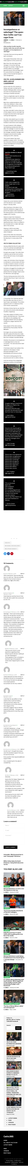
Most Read (12, 1124)
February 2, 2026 (18, 173)
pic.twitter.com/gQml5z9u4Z (12, 441)
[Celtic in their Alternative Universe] (14, 1036)
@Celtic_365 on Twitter (13, 1019)
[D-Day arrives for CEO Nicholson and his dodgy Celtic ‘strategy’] (14, 1101)
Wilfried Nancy (11, 548)
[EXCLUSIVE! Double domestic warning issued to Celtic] (14, 1065)
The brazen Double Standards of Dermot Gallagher (13, 911)
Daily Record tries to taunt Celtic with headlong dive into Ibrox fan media (13, 934)
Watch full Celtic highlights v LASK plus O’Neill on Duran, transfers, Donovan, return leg (14, 1091)
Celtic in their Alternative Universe (14, 1043)
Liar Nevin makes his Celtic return (13, 1057)
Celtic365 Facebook (12, 1021)
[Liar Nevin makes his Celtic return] (14, 1051)
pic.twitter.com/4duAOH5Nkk (12, 413)
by (11, 40)
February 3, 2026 (18, 195)
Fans (10, 1120)
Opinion (6, 40)
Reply (22, 573)
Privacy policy (9, 1160)
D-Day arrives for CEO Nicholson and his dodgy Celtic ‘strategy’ (14, 1110)
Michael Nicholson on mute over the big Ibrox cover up (14, 889)
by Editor (7, 775)
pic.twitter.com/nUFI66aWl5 (11, 169)
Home (5, 1140)
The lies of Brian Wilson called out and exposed (13, 1006)
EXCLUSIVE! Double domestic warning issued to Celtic (13, 1072)
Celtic (7, 542)
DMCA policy (14, 1162)
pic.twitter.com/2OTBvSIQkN (11, 502)
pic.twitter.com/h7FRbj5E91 (11, 470)
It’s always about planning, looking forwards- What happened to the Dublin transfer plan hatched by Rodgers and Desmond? (14, 982)
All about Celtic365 (10, 1142)
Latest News (8, 1003)
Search (9, 1025)
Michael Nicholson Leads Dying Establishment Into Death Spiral (14, 956)
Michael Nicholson (12, 545)
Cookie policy (17, 1160)
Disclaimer (7, 1162)
